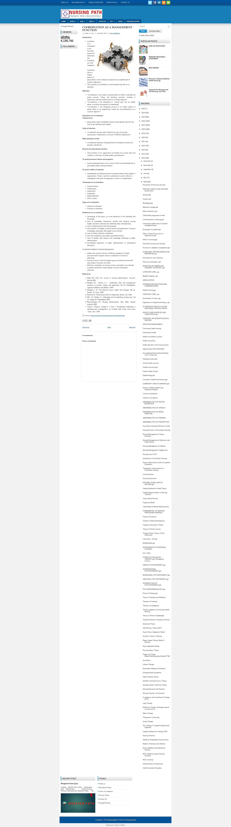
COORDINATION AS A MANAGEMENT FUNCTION (107, 28)
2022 (143, 121)
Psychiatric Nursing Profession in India (156, 426)
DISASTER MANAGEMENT (153, 324)
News (120, 21)
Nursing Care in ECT (150, 454)
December (147, 161)
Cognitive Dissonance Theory (153, 525)
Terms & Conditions (95, 2)
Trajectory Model (148, 502)
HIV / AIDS (147, 553)
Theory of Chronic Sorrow (151, 529)
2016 (143, 146)
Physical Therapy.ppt (150, 593)
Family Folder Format (150, 371)
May (145, 177)
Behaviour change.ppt (150, 207)
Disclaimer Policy (78, 2)
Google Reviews (68, 26)
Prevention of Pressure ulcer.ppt (154, 185)
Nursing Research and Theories (154, 689)
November (147, 165)
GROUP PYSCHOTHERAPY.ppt (154, 565)
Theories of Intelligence (151, 606)
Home (63, 21)
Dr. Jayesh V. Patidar (118, 825)
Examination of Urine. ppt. (152, 298)
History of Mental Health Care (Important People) (153, 388)
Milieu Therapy (148, 713)
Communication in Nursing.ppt (153, 219)
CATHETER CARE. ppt (151, 272)
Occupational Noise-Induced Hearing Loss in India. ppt (155, 354)
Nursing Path (112, 820)
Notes (73, 21)
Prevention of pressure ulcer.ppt (154, 244)
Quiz (82, 21)
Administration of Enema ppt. (153, 764)
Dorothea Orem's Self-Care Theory (155, 685)
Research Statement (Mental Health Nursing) (159, 79)
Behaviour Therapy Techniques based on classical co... (156, 708)
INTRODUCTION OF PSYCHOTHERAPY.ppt (152, 584)
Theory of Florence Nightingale (153, 616)
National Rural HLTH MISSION (153, 349)
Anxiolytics (147, 660)
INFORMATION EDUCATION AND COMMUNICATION (155, 285)
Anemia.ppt (147, 195)
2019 (143, 133)
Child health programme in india (154, 215)
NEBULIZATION (148, 280)
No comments (115, 33)
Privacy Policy (112, 2)
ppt (112, 21)
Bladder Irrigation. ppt (150, 276)
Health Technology (149, 290)
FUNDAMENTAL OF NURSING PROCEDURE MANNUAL (154, 512)
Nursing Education (106, 315)
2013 (143, 158)
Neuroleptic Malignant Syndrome (154, 668)
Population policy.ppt (150, 359)
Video (92, 21)
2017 (143, 141)
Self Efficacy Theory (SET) (152, 628)
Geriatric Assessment (150, 367)
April (145, 182)
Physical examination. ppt (152, 262)
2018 (143, 137)
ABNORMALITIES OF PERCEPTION (156, 422)
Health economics (149, 341)
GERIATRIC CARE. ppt (151, 294)
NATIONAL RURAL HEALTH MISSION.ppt (153, 483)
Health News (144, 35)
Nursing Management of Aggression (155, 450)
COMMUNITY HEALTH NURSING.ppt (156, 384)
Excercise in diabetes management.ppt (156, 248)
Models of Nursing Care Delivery (154, 744)
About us (64, 2)
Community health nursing (152, 328)
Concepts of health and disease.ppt (155, 380)
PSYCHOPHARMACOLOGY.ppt (154, 589)
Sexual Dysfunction (149, 478)
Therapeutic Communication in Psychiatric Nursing (153, 469)
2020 (143, 129)
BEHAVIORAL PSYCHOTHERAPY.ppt (156, 575)
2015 (143, 150)
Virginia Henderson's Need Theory (154, 488)
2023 (143, 117)
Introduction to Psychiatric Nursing (155, 458)
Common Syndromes (150, 394)
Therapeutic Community (151, 717)
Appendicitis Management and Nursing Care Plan (158, 90)
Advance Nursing (96, 315)
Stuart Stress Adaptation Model (154, 632)
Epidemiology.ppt (149, 375)
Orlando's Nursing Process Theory (155, 681)
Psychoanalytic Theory (151, 650)
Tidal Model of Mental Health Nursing (156, 507)
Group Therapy (148, 721)
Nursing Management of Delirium (154, 446)
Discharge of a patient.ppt (152, 229)
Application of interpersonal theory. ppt (156, 302)
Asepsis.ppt (147, 199)
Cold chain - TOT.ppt (150, 539)
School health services (151, 363)
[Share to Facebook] (90, 320)
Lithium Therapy (148, 664)
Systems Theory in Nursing (152, 636)
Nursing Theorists (149, 736)
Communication (148, 474)
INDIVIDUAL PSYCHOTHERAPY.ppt (156, 579)
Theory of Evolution (149, 517)
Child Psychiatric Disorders (152, 768)
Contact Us (125, 2)
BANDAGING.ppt (149, 543)
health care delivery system (152, 337)
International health (149, 332)
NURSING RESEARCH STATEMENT (157, 58)
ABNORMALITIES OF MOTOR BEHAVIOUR (154, 403)
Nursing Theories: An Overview (153, 693)
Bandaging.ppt (148, 203)
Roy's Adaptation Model (151, 646)
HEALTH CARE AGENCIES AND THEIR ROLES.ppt (154, 313)
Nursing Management (118, 315)
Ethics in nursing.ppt (150, 239)
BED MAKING (154, 68)
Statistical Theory (149, 624)
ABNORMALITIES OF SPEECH (154, 408)
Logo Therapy (147, 703)
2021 (143, 125)
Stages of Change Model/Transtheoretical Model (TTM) (156, 655)
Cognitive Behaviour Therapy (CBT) (155, 731)
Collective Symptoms (150, 398)
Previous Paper (133, 21)
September (147, 169)
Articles (102, 21)
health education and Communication (156, 345)
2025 (143, 109)
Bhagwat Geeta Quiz (69, 783)
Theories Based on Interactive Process (156, 620)
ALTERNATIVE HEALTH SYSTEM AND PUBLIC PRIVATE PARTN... (155, 307)
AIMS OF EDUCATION (157, 46)
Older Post (132, 327)
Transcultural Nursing (150, 498)
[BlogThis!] (86, 320)
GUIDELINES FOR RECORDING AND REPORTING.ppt (156, 253)
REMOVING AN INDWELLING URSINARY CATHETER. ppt (154, 267)
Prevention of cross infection (153, 258)
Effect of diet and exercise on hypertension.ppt (153, 234)
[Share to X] (88, 320)
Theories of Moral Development (154, 521)
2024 (143, 113)
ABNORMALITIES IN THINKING (154, 418)
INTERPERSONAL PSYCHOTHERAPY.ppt (152, 570)
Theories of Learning (150, 601)
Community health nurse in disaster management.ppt (155, 224)
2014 (143, 154)
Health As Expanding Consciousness (156, 740)
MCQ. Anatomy (148, 760)
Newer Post (85, 327)
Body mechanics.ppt (150, 211)
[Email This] (83, 320)
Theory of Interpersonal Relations (154, 597)
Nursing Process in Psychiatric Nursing (156, 430)
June (145, 173)
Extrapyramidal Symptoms (152, 673)
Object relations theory (151, 677)
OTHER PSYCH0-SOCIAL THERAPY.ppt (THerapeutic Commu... (153, 559)
